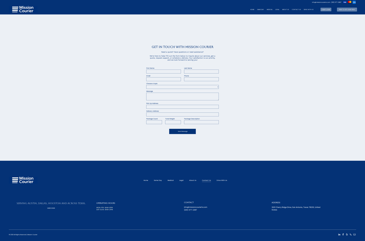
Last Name (188, 68)
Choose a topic (152, 83)
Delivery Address (152, 111)
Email (148, 76)
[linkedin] (339, 235)
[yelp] (347, 235)
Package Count (152, 119)
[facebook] (343, 235)
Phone (186, 76)
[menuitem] (252, 10)
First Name (150, 68)
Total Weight (170, 119)
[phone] (350, 235)
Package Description (192, 119)
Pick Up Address (152, 103)
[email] (354, 235)
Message (149, 91)
